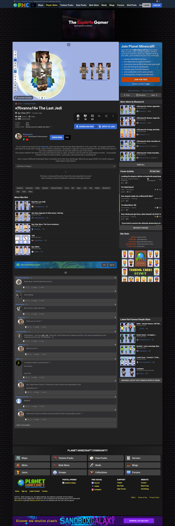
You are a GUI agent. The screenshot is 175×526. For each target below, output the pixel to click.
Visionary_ (37, 229)
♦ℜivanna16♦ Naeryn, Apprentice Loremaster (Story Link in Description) (149, 150)
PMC (122, 222)
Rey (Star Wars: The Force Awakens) (45, 224)
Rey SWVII (35, 247)
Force (67, 188)
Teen (24, 192)
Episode (45, 188)
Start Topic (156, 204)
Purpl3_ (141, 406)
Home (18, 1)
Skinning (134, 231)
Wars (30, 192)
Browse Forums (140, 260)
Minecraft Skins (27, 1)
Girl (73, 188)
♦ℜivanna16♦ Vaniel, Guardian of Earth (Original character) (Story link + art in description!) (149, 185)
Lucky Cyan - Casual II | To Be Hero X (147, 390)
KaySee (36, 252)
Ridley (97, 188)
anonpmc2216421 (22, 397)
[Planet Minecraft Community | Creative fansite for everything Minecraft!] (31, 483)
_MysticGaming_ (21, 332)
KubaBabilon (143, 383)
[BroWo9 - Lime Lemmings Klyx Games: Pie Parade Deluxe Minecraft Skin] (127, 382)
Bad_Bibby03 (151, 213)
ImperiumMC (20, 304)
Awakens (20, 188)
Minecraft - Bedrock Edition (129, 211)
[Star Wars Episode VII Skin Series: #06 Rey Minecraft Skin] (22, 216)
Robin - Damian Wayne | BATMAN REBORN (149, 356)
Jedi (85, 188)
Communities (125, 231)
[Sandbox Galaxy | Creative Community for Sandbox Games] (87, 521)
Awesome (29, 188)
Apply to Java (108, 127)
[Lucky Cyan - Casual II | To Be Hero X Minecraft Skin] (127, 393)
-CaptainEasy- (38, 240)
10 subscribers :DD (128, 237)
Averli (18, 359)
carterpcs (140, 401)
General (133, 249)
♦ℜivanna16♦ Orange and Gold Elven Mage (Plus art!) (148, 162)
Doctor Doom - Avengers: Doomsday (146, 367)
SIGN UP (156, 5)
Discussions (125, 249)
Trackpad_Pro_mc (144, 372)
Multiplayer (124, 213)
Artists (134, 240)
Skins (20, 104)
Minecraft (17, 500)
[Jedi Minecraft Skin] (22, 239)
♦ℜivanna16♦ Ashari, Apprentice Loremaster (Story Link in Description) (149, 139)
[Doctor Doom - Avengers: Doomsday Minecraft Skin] (127, 371)
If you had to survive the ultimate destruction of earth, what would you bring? (141, 256)
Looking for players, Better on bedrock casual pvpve (141, 209)
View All (141, 197)
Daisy (37, 188)
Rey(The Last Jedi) (38, 202)
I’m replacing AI (127, 219)
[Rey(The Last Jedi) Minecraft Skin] (22, 205)
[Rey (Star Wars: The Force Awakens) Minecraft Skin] (22, 228)
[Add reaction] (28, 287)
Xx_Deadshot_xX (39, 207)
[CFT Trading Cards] (140, 314)
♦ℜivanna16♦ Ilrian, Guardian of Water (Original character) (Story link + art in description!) (149, 174)
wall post (44, 147)
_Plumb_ (141, 361)
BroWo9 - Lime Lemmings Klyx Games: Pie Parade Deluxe (148, 378)
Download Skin (86, 127)
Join (104, 265)
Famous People (30, 104)
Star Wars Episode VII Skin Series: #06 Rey (47, 213)
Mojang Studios (35, 500)
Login (147, 84)
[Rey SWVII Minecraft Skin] (22, 250)
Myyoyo (18, 291)
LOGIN (146, 5)
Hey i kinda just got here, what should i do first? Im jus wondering (141, 246)
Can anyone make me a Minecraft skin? (137, 228)
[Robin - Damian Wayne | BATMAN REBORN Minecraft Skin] (127, 359)
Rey (91, 188)
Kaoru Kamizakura (145, 394)
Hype (78, 188)
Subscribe (57, 137)
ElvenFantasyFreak (22, 278)
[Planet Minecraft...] (32, 5)
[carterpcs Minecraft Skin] (127, 404)
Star (18, 192)
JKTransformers (39, 218)
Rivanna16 (28, 134)
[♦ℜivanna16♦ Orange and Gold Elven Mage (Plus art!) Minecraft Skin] (127, 165)
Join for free (140, 80)
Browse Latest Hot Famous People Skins (140, 413)
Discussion (129, 222)
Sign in (112, 265)
